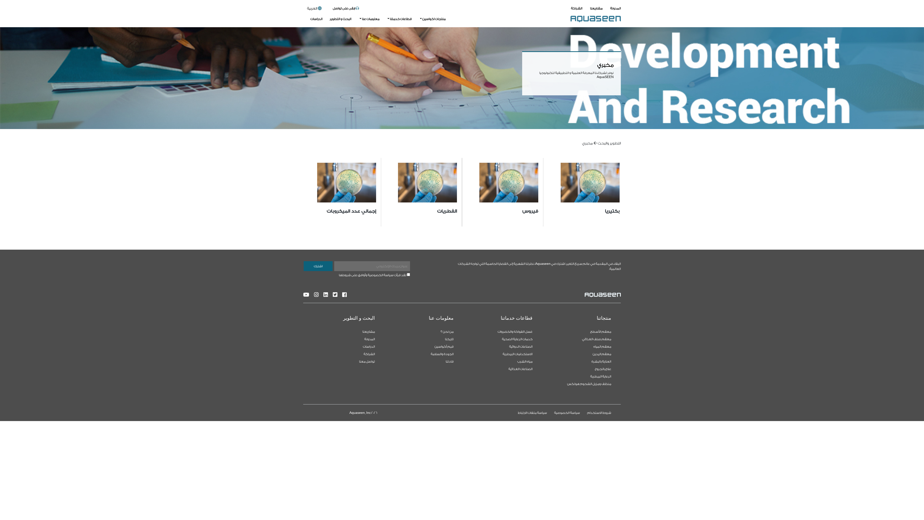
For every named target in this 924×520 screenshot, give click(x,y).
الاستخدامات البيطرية (518, 354)
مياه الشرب (525, 361)
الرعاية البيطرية (600, 376)
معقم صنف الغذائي (596, 339)
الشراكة (576, 8)
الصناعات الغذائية (520, 369)
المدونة (615, 8)
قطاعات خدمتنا (400, 19)
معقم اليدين (602, 354)
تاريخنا (449, 339)
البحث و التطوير (340, 19)
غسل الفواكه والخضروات (515, 331)
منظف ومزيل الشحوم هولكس (589, 384)
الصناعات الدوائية (521, 346)
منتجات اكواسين (434, 19)
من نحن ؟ (447, 331)
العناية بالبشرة (601, 361)
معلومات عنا (370, 19)
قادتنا (450, 361)
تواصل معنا (367, 361)
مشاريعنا (596, 8)
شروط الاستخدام (599, 413)
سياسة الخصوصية (567, 413)
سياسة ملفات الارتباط (532, 413)
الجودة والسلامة (442, 354)
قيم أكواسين (444, 346)
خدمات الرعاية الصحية (517, 339)
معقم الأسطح (600, 331)
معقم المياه (602, 346)
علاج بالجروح (603, 369)
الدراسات (316, 19)
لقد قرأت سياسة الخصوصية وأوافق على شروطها (372, 275)
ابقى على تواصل (344, 8)
